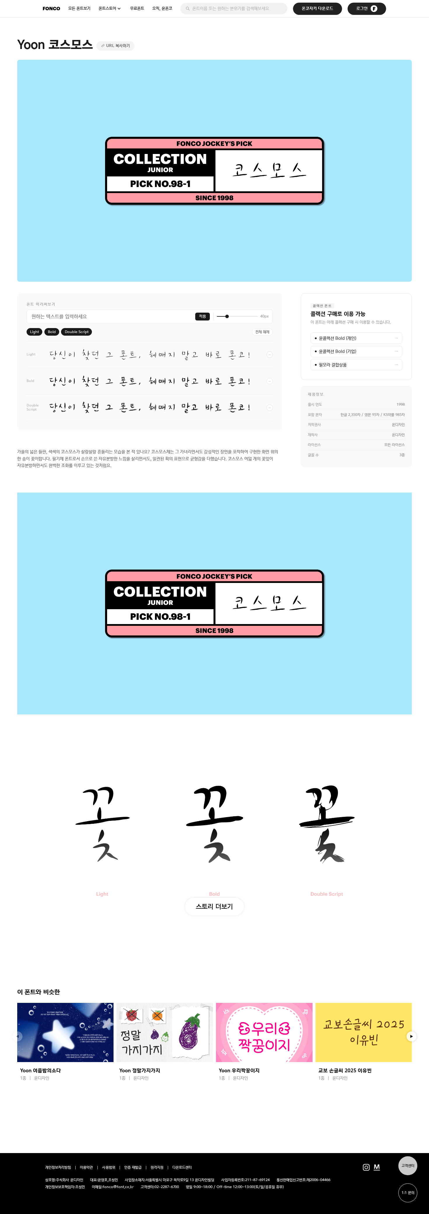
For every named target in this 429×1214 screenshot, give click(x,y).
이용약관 (86, 1167)
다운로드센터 (182, 1167)
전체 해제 (262, 332)
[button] (411, 1036)
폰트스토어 (107, 8)
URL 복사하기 (118, 45)
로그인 (362, 8)
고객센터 (408, 1166)
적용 (202, 316)
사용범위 (108, 1167)
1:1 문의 (408, 1193)
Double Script (76, 332)
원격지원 (157, 1167)
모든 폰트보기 (79, 8)
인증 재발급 (133, 1167)
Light (34, 332)
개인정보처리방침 (58, 1167)
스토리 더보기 (214, 906)
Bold (52, 332)
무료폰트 (137, 8)
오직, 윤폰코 (162, 8)
